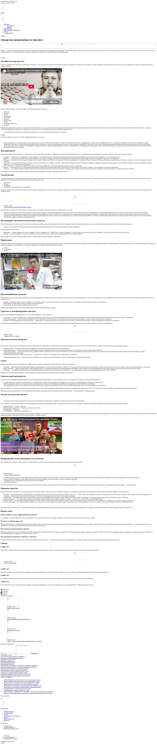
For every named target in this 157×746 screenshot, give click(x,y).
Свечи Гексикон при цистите (12, 475)
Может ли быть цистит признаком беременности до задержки (24, 641)
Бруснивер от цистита (13, 630)
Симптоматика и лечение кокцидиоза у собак (16, 690)
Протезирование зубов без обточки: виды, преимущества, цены (21, 681)
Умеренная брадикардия (7, 664)
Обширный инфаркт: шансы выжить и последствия (15, 675)
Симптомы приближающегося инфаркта (12, 658)
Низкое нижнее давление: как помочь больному (14, 669)
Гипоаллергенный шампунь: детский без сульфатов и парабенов (19, 667)
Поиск (2, 12)
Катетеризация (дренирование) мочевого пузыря (17, 207)
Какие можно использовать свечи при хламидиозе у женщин (21, 684)
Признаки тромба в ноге (7, 661)
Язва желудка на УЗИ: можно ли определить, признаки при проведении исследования (28, 693)
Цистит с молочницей (10, 563)
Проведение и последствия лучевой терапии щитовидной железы (22, 687)
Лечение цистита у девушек (11, 336)
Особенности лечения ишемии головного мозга (14, 672)
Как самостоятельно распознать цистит (18, 619)
